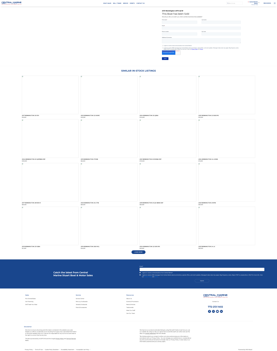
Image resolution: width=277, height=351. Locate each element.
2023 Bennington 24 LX (206, 246)
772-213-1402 (215, 306)
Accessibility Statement (67, 349)
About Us (129, 298)
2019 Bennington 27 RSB (89, 159)
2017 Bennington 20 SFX (30, 115)
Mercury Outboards (81, 301)
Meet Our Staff (130, 310)
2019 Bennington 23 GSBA (31, 246)
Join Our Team (130, 313)
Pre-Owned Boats (30, 298)
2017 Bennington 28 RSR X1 (31, 203)
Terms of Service (71, 338)
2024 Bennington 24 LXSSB (208, 159)
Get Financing (29, 301)
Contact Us (140, 3)
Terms (156, 276)
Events (132, 3)
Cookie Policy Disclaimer (52, 349)
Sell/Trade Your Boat (31, 304)
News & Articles (130, 304)
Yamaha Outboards (81, 304)
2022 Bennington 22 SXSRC (90, 115)
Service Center (80, 298)
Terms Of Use (39, 349)
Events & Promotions (132, 301)
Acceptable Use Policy (82, 349)
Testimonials (129, 307)
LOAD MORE (138, 252)
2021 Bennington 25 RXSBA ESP (150, 159)
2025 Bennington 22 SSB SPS (208, 115)
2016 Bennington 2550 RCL (90, 246)
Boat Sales (107, 3)
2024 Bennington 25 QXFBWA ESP (33, 159)
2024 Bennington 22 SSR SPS (150, 246)
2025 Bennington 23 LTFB (90, 203)
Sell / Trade (117, 3)
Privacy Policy (148, 276)
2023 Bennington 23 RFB (207, 203)
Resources (267, 3)
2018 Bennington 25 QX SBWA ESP (151, 203)
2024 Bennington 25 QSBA (149, 115)
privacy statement (150, 333)
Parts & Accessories (81, 307)
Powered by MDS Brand (245, 349)
